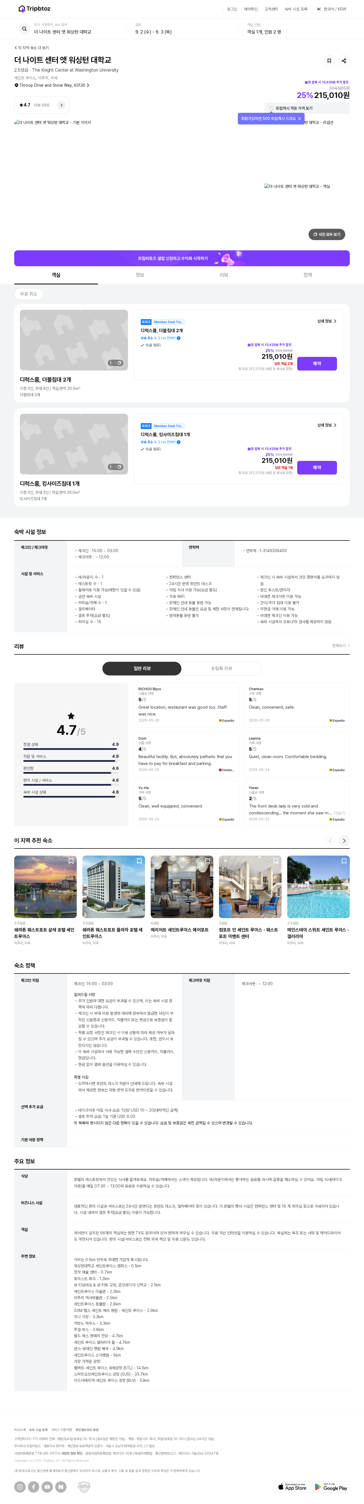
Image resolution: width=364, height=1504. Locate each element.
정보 (140, 275)
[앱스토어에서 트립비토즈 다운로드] (292, 1487)
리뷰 (224, 275)
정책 (308, 275)
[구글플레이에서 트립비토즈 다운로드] (331, 1487)
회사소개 (20, 1430)
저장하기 (329, 60)
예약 (317, 363)
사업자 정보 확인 (72, 1453)
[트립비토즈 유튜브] (47, 1487)
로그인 (232, 9)
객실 (56, 275)
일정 (138, 24)
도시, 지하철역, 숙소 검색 (50, 24)
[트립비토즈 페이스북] (33, 1487)
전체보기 (339, 646)
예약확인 (251, 9)
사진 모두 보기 (329, 234)
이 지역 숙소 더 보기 (33, 48)
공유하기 (344, 60)
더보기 (339, 813)
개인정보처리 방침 (87, 1430)
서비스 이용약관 (61, 1430)
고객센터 (271, 9)
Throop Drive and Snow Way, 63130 (52, 85)
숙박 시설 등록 (296, 9)
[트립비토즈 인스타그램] (20, 1487)
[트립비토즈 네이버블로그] (61, 1487)
